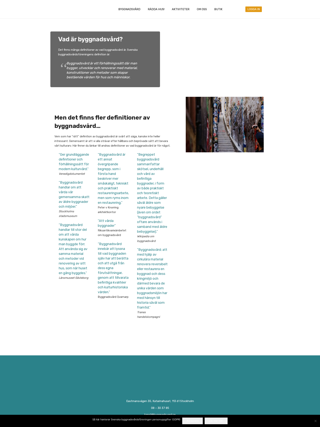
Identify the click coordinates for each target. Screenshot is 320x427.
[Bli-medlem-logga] (215, 377)
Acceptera (193, 420)
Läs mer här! (216, 420)
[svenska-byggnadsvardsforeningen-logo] (69, 9)
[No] (315, 421)
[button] (143, 9)
